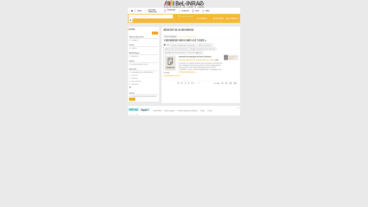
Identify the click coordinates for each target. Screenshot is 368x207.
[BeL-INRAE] (184, 4)
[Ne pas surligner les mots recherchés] (205, 40)
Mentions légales (169, 110)
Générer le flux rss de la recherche (176, 49)
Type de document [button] (136, 37)
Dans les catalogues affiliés (187, 36)
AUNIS (133, 75)
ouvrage (133, 40)
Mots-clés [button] (132, 69)
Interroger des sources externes (175, 52)
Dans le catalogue (170, 36)
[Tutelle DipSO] (145, 110)
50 (226, 83)
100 (230, 83)
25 (222, 83)
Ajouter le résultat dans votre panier (183, 45)
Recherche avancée (186, 16)
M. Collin (210, 60)
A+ (137, 114)
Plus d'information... (189, 72)
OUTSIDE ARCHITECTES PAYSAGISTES (142, 96)
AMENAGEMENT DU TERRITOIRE (141, 72)
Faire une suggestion (195, 52)
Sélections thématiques (152, 11)
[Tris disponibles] (168, 45)
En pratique (171, 10)
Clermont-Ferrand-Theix (138, 64)
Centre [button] (131, 61)
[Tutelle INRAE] (134, 109)
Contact (209, 110)
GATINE (133, 84)
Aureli (207, 11)
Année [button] (131, 45)
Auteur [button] (132, 93)
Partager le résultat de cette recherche (202, 49)
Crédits (202, 110)
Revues (139, 11)
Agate (197, 11)
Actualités (185, 11)
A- (131, 114)
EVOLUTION (135, 81)
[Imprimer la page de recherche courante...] (164, 44)
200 (235, 83)
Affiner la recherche (205, 45)
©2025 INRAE (157, 110)
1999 (133, 48)
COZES (133, 78)
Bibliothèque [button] (134, 53)
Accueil (132, 11)
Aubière (133, 56)
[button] (130, 87)
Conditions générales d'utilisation (187, 110)
